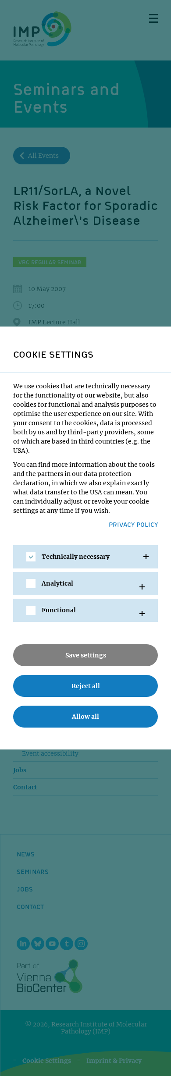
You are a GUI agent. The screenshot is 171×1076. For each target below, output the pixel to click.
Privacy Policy (133, 524)
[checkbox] (31, 556)
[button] (85, 556)
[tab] (85, 556)
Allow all (85, 717)
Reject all (85, 686)
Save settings (85, 655)
